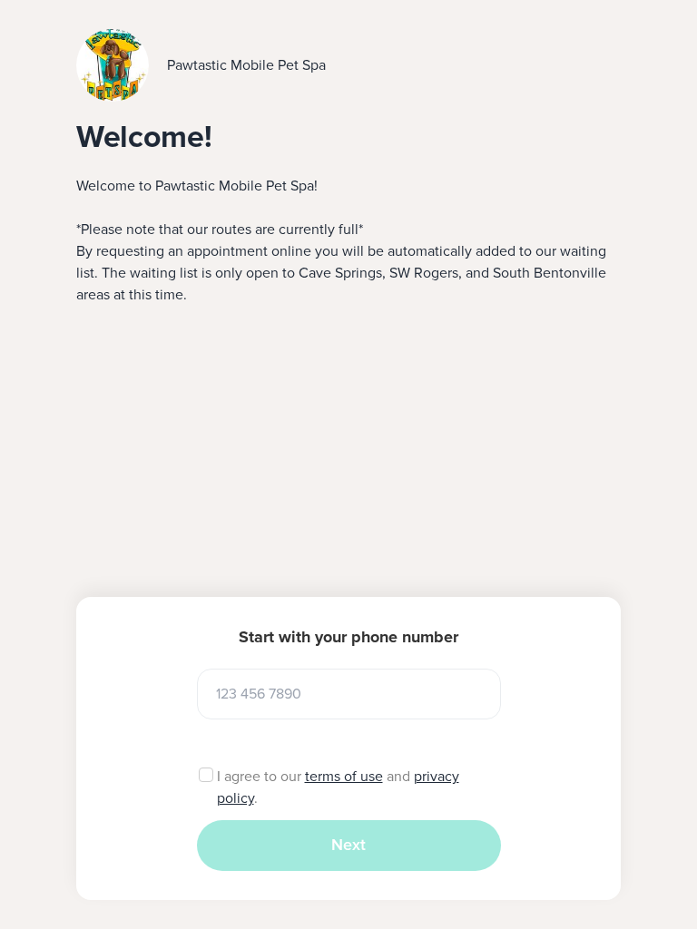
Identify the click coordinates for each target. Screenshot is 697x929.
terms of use (344, 777)
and (398, 777)
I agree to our (261, 777)
